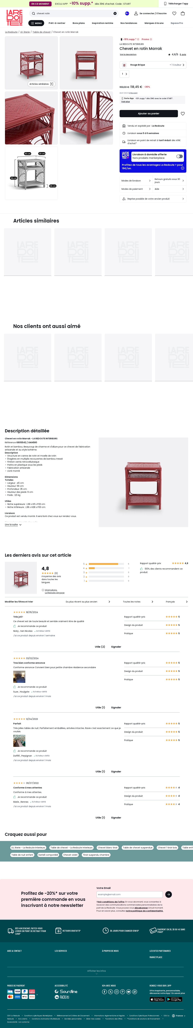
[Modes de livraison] (150, 180)
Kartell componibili (48, 854)
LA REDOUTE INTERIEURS (132, 44)
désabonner (141, 907)
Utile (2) (100, 647)
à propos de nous (110, 950)
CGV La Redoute (13, 1016)
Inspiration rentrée (102, 23)
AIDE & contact (14, 950)
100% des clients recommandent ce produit (161, 570)
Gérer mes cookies (93, 1019)
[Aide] (183, 189)
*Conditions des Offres (113, 1019)
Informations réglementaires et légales (109, 1016)
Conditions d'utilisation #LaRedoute (46, 1019)
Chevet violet (70, 854)
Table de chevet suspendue (137, 847)
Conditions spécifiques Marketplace (38, 1016)
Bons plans (79, 23)
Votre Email (103, 888)
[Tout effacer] (115, 13)
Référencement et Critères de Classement (73, 1016)
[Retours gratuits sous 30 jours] (183, 180)
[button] (182, 13)
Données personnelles (73, 1019)
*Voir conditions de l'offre (110, 901)
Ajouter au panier (148, 113)
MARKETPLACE (156, 957)
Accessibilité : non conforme (18, 1022)
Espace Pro (177, 23)
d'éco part (133, 93)
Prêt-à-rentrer (57, 23)
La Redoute (11, 32)
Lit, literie (25, 32)
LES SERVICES (61, 950)
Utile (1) (100, 707)
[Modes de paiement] (150, 189)
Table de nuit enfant (22, 854)
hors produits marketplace (150, 156)
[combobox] (88, 601)
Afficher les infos (96, 970)
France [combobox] (179, 1015)
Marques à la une (154, 23)
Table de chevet (42, 32)
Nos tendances (128, 23)
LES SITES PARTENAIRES (160, 950)
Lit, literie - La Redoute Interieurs (28, 847)
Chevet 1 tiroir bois (167, 847)
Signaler (116, 647)
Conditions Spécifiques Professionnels (144, 1016)
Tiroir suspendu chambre (96, 854)
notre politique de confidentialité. (144, 910)
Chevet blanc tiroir (107, 847)
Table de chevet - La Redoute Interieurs (71, 847)
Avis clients (22, 1019)
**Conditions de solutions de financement (143, 1019)
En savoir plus (178, 993)
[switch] (157, 157)
